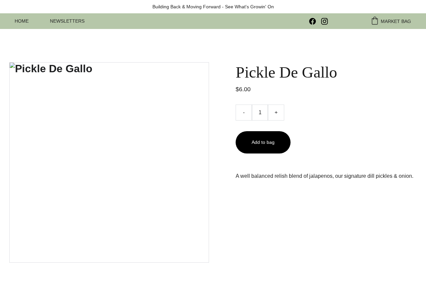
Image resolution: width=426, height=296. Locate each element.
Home (22, 21)
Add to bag (263, 142)
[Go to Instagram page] (324, 21)
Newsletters (67, 21)
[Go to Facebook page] (315, 21)
